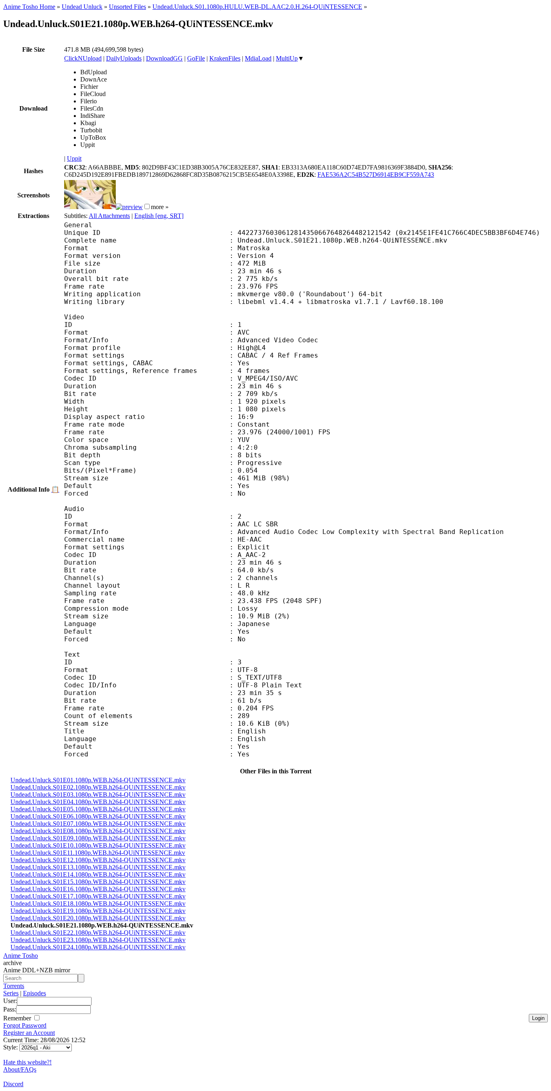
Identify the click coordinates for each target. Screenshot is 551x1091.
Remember (18, 1018)
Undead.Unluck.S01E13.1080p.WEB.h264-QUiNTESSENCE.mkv (98, 867)
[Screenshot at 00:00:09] (90, 206)
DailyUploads (124, 58)
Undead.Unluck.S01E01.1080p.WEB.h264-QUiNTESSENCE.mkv (98, 780)
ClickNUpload (83, 58)
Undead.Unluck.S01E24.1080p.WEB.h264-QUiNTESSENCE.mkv (98, 947)
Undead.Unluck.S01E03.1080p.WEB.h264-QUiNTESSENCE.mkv (98, 794)
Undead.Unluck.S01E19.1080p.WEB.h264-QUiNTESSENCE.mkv (98, 910)
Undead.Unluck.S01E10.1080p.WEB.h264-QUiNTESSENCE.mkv (98, 845)
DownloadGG (164, 58)
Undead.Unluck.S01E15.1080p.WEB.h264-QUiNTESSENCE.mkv (98, 881)
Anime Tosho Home (29, 6)
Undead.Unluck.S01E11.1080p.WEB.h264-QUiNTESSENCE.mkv (97, 852)
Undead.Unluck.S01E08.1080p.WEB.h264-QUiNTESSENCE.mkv (98, 830)
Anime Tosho (20, 955)
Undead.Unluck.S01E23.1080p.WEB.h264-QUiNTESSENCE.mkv (98, 939)
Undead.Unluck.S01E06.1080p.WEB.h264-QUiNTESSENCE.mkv (98, 816)
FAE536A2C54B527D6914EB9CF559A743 (375, 174)
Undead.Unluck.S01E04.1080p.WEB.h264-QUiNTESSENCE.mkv (98, 801)
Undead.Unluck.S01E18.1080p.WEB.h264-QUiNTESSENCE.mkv (98, 903)
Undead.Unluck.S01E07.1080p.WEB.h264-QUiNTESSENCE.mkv (98, 823)
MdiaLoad (258, 58)
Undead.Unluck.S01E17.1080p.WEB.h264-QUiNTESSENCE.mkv (98, 896)
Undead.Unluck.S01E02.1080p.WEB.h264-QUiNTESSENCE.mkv (98, 787)
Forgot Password (24, 1025)
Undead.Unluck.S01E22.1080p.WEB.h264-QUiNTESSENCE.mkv (98, 932)
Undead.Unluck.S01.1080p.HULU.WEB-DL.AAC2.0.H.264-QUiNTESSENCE (257, 6)
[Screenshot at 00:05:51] (129, 206)
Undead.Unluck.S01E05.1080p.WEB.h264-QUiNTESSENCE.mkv (98, 809)
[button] (147, 206)
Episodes (34, 993)
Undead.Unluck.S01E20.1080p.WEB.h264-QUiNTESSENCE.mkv (98, 918)
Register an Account (29, 1032)
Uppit (74, 158)
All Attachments (109, 215)
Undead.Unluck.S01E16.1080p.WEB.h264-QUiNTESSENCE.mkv (98, 889)
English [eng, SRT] (159, 215)
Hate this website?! (27, 1062)
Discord (13, 1084)
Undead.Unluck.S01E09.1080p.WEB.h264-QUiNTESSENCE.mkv (98, 838)
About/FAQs (19, 1069)
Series (11, 993)
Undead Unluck (82, 6)
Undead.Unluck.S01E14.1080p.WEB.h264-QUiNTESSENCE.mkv (98, 874)
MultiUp (287, 58)
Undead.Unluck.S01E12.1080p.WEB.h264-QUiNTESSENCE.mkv (98, 859)
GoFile (196, 58)
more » (160, 206)
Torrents (13, 985)
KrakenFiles (224, 58)
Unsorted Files (127, 6)
